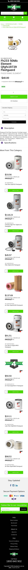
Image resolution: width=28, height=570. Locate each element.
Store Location (14, 520)
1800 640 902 (14, 1)
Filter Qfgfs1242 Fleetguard (12, 265)
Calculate (14, 122)
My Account (14, 523)
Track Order (14, 525)
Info (23, 81)
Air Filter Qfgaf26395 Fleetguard (14, 305)
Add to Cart (14, 97)
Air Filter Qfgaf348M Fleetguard (13, 466)
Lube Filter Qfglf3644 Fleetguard (14, 426)
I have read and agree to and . (14, 511)
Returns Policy (14, 546)
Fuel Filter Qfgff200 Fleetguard (13, 184)
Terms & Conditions (15, 511)
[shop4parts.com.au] (14, 7)
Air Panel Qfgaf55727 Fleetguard (14, 385)
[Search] (25, 13)
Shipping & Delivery (14, 549)
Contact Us (14, 534)
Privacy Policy (24, 511)
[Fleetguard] (21, 170)
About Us (14, 532)
